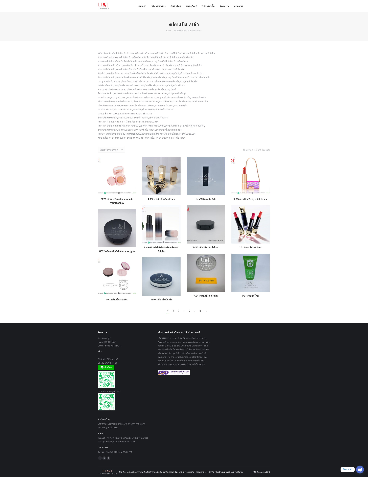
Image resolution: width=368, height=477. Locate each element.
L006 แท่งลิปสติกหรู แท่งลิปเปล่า (250, 199)
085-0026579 (110, 342)
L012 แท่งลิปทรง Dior (251, 247)
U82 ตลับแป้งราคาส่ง (117, 299)
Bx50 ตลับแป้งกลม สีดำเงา (206, 247)
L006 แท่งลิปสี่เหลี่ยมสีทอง (161, 199)
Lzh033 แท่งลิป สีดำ (206, 199)
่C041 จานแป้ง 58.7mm (206, 295)
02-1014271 (116, 345)
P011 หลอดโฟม (250, 295)
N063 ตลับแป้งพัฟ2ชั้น (161, 299)
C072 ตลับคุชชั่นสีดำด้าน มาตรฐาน (117, 251)
